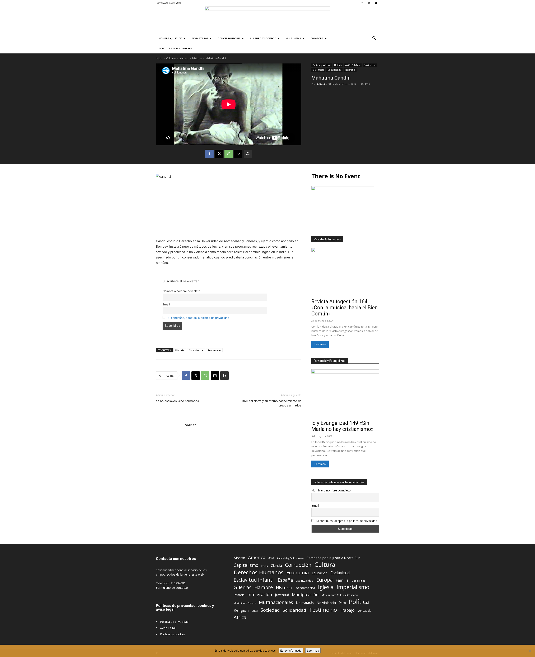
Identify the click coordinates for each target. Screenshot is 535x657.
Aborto (239, 558)
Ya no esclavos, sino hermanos (177, 401)
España (285, 580)
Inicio (159, 58)
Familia (342, 580)
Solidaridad (294, 610)
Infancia (239, 595)
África (240, 617)
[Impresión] (248, 154)
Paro (342, 603)
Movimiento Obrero (245, 603)
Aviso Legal (168, 628)
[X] (369, 3)
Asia (271, 558)
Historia (197, 58)
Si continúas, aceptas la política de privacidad (198, 317)
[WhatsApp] (228, 154)
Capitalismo (246, 565)
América (256, 557)
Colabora (317, 38)
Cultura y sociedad (263, 38)
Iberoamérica (305, 588)
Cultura (324, 564)
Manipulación (305, 594)
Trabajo (347, 610)
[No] (530, 651)
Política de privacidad (174, 622)
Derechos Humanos (258, 572)
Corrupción (298, 565)
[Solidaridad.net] (267, 19)
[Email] (238, 154)
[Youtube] (376, 3)
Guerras (242, 587)
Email (166, 304)
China (264, 565)
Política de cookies (172, 634)
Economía (297, 572)
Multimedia (293, 38)
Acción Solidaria (229, 38)
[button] (374, 39)
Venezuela (364, 611)
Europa (324, 580)
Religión (241, 610)
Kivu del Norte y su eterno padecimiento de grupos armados (271, 403)
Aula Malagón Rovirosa (290, 558)
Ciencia (276, 565)
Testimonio (350, 69)
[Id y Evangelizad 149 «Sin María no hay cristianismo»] (345, 393)
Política (359, 601)
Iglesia (326, 587)
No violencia (370, 65)
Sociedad (270, 610)
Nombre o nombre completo (181, 291)
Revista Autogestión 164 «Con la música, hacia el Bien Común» (344, 308)
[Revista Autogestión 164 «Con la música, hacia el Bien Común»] (345, 272)
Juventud (282, 595)
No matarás (305, 603)
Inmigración (259, 594)
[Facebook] (362, 3)
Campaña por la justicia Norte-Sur (333, 558)
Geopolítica (358, 580)
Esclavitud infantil (254, 579)
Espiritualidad (304, 580)
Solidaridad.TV (334, 69)
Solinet (320, 84)
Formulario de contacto (172, 588)
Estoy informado (291, 650)
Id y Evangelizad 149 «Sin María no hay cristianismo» (342, 426)
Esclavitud (340, 573)
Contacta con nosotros (175, 48)
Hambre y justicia (170, 38)
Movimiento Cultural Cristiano (340, 595)
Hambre (263, 587)
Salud (255, 610)
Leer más (320, 344)
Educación (319, 573)
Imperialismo (352, 587)
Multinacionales (276, 602)
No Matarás (200, 38)
